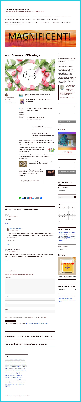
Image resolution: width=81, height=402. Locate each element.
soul (6, 384)
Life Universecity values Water (65, 298)
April (6, 102)
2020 (6, 359)
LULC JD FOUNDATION (10, 375)
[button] (59, 114)
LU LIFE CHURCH (44, 22)
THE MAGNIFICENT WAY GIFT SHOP (42, 17)
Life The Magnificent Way (17, 9)
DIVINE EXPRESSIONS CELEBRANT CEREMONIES (45, 19)
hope (6, 368)
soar (24, 381)
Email (6, 303)
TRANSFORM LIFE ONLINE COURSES (61, 22)
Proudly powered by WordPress (23, 396)
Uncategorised (8, 101)
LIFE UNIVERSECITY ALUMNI (20, 370)
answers (22, 359)
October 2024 (73, 236)
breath (24, 361)
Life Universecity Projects (10, 373)
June (6, 370)
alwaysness (11, 359)
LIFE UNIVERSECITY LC (24, 17)
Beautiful (7, 361)
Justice (10, 370)
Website (7, 309)
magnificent (7, 377)
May (12, 379)
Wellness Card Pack (67, 151)
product (7, 381)
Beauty (11, 361)
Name (6, 296)
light (18, 373)
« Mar (59, 223)
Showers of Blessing (11, 102)
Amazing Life (17, 359)
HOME (6, 17)
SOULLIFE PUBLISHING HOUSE (63, 17)
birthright (19, 361)
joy (24, 368)
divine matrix (23, 364)
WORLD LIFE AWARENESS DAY (13, 25)
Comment (8, 277)
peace (24, 379)
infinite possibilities (18, 368)
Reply (6, 223)
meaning (16, 379)
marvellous (7, 379)
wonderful (7, 386)
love (21, 373)
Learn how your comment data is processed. (36, 323)
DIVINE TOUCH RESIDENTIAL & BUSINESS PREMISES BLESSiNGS (21, 22)
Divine (18, 364)
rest (16, 381)
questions (12, 381)
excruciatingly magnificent (15, 366)
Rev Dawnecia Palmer (9, 97)
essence (7, 366)
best (15, 361)
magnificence (19, 375)
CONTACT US (13, 17)
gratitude (24, 366)
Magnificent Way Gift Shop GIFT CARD (67, 276)
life (13, 370)
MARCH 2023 (72, 234)
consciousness (8, 364)
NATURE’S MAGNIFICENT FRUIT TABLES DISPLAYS (18, 19)
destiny (14, 364)
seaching (20, 381)
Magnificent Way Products (17, 377)
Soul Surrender (11, 384)
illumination (11, 368)
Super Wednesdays (20, 384)
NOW (20, 379)
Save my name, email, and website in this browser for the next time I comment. (25, 317)
